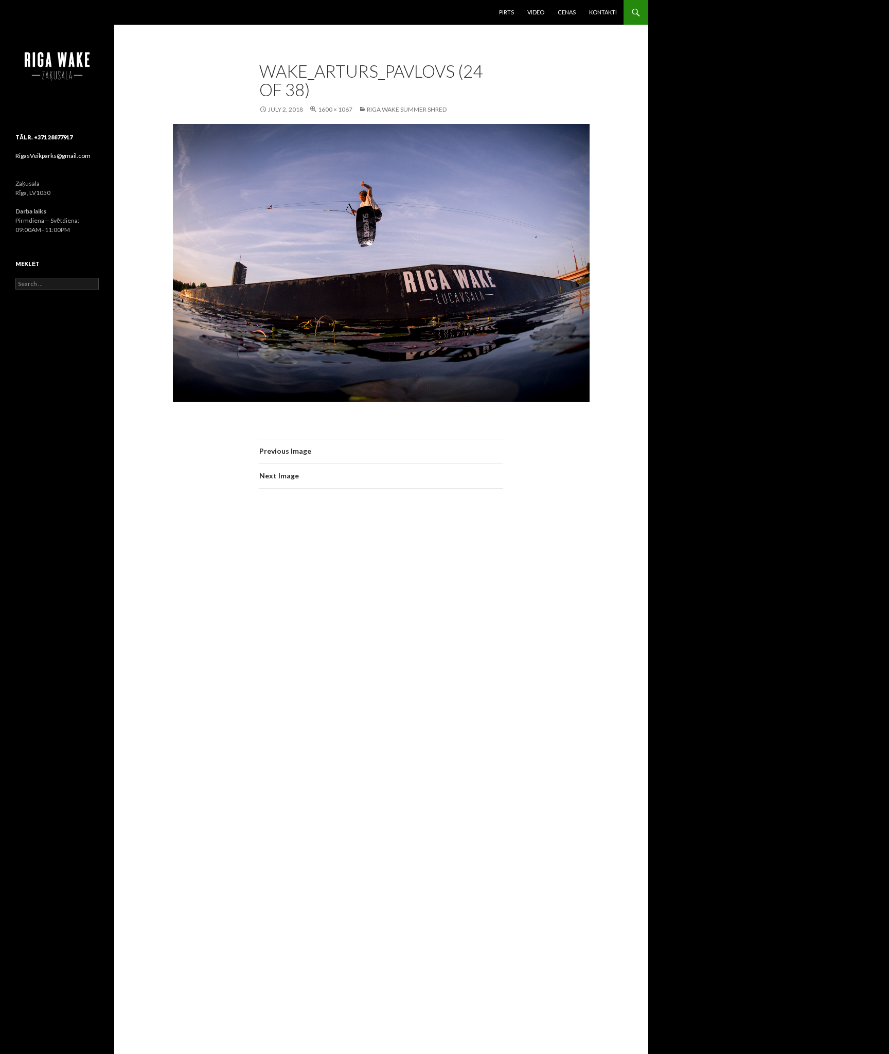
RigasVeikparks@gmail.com (53, 155)
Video (535, 12)
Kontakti (603, 12)
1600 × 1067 (335, 109)
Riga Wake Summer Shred (407, 109)
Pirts (506, 12)
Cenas (567, 12)
